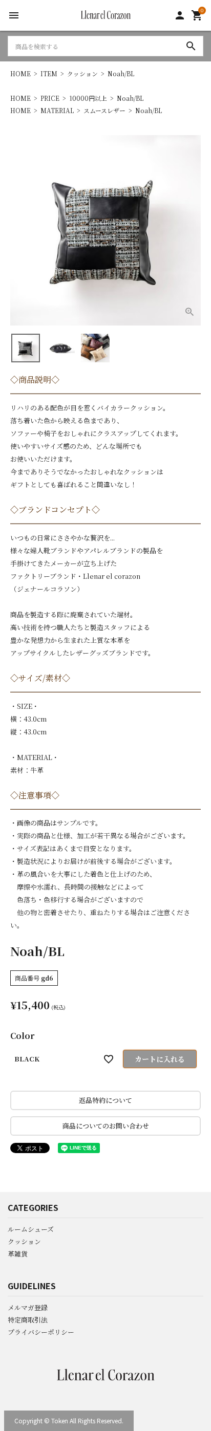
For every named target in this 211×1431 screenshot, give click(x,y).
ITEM (48, 73)
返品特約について (105, 1100)
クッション (82, 73)
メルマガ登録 (28, 1307)
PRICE (49, 98)
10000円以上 (88, 98)
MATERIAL (57, 110)
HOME (20, 73)
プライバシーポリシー (41, 1332)
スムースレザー (104, 110)
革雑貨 (18, 1254)
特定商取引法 (28, 1320)
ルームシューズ (31, 1229)
